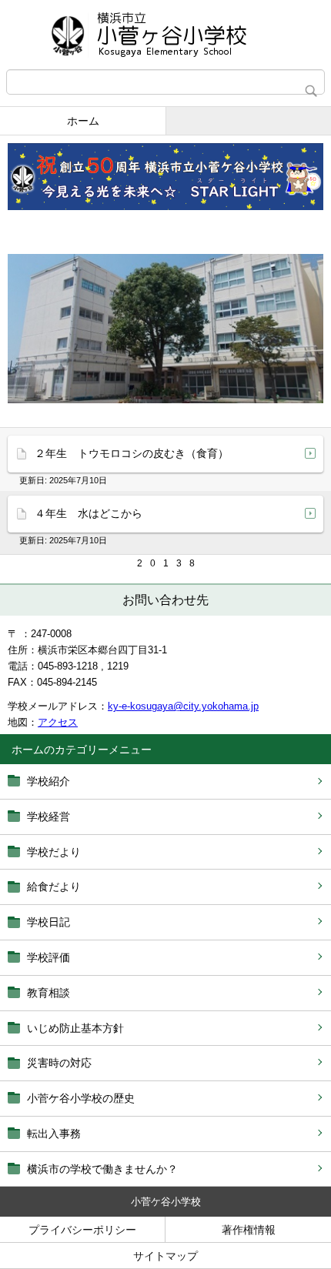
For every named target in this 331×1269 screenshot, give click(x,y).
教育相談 (48, 993)
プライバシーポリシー (82, 1230)
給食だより (54, 886)
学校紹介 (48, 781)
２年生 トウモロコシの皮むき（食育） (132, 453)
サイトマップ (165, 1256)
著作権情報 (249, 1230)
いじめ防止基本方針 (75, 1028)
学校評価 (48, 957)
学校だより (54, 852)
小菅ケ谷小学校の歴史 (81, 1098)
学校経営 (48, 816)
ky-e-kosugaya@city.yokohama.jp (183, 706)
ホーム (83, 121)
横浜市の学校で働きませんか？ (102, 1169)
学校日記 (48, 922)
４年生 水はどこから (88, 513)
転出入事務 (54, 1133)
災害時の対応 (59, 1063)
